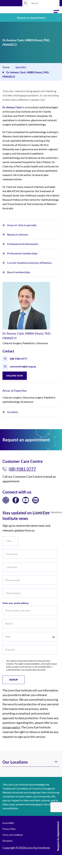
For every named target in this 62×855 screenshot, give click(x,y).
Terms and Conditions (12, 835)
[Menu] (57, 12)
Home (5, 67)
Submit (25, 3)
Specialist (20, 67)
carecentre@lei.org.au (23, 366)
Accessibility (8, 823)
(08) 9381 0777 (18, 358)
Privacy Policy (9, 829)
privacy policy (11, 727)
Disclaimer (7, 840)
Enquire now (14, 375)
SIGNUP (13, 679)
